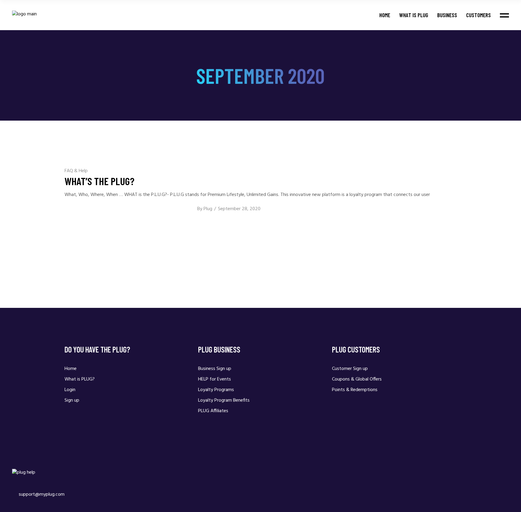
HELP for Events (214, 379)
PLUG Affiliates (213, 411)
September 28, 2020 (239, 209)
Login (70, 390)
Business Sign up (214, 369)
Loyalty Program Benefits (224, 400)
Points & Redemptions (354, 390)
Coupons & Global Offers (357, 379)
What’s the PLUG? (99, 181)
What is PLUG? (80, 379)
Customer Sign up (350, 369)
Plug (208, 209)
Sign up (72, 400)
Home (71, 369)
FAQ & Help (76, 171)
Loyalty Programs (216, 390)
